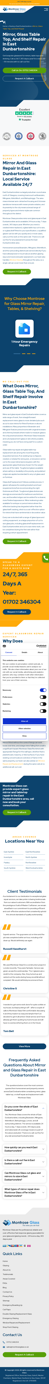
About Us (6, 1270)
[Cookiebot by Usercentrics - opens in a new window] (36, 646)
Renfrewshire (31, 862)
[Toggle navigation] (46, 9)
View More (24, 1046)
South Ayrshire (9, 868)
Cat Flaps (6, 1309)
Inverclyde (8, 857)
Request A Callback (24, 78)
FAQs (5, 1283)
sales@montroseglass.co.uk (17, 1347)
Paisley (7, 862)
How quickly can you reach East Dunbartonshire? (21, 1149)
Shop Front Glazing (10, 1327)
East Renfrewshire (33, 852)
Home (5, 26)
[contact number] (45, 558)
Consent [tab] (8, 652)
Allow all (24, 721)
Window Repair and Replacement (16, 1322)
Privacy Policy (8, 1296)
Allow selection (24, 728)
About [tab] (40, 652)
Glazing (12, 26)
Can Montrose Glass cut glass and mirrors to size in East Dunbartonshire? (23, 1176)
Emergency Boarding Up (12, 1305)
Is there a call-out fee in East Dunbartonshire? (20, 1162)
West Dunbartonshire (34, 868)
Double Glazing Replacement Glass (17, 1314)
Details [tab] (24, 652)
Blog (4, 1287)
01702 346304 (12, 1342)
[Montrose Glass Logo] (14, 9)
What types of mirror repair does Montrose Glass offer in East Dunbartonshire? (22, 1192)
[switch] (43, 697)
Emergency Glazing (11, 1318)
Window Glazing (16, 260)
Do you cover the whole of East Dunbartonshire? (21, 1108)
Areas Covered (9, 1279)
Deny (24, 736)
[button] (17, 354)
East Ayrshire (9, 852)
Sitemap (6, 1300)
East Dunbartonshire (23, 26)
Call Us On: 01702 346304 (24, 70)
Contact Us (7, 1292)
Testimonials (8, 1274)
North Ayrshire (31, 857)
